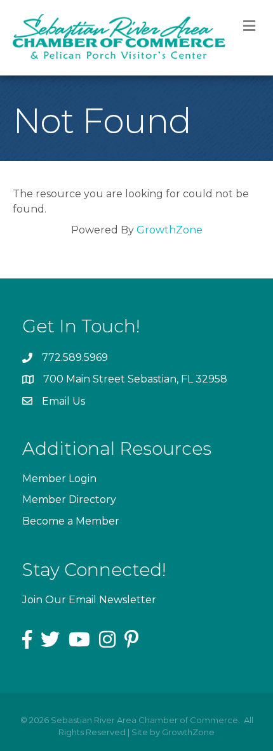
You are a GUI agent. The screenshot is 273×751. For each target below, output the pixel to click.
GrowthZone (169, 230)
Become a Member (70, 521)
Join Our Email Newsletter (89, 600)
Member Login (59, 479)
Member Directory (69, 499)
